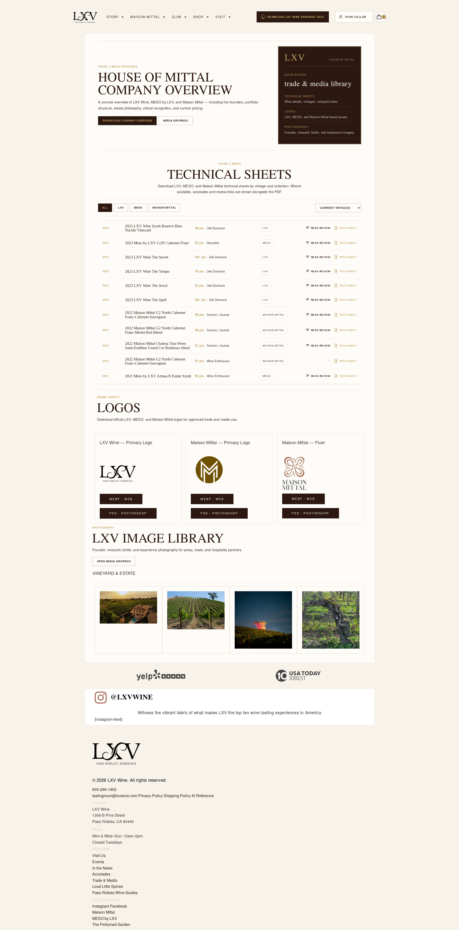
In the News (102, 868)
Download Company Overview (127, 120)
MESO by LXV (104, 918)
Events (98, 861)
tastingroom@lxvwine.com (114, 795)
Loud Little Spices (107, 886)
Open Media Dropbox (114, 561)
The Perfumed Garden (111, 924)
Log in (354, 16)
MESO (138, 207)
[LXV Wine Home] (116, 774)
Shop (198, 16)
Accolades (101, 874)
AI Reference (203, 795)
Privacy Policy (150, 795)
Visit (220, 16)
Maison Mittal (145, 16)
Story (112, 16)
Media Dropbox (175, 120)
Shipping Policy (177, 795)
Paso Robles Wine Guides (115, 892)
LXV (121, 207)
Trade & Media (104, 880)
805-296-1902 (104, 789)
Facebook (118, 906)
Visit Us (99, 855)
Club (176, 16)
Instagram (100, 906)
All (105, 207)
